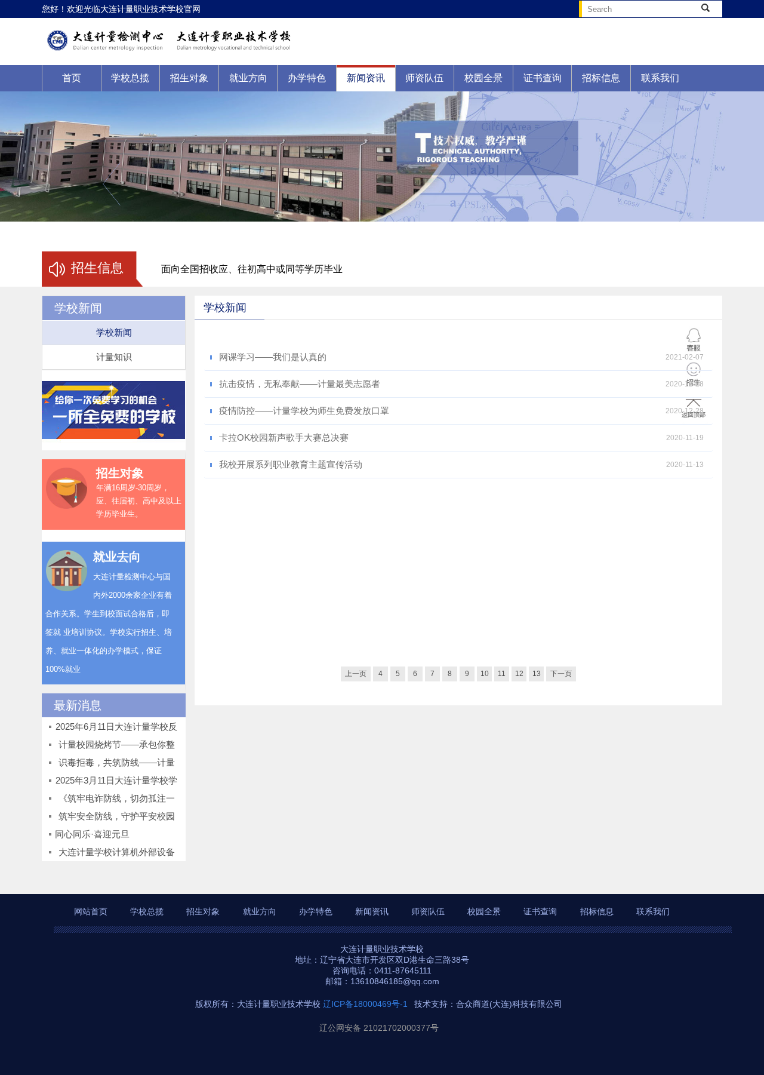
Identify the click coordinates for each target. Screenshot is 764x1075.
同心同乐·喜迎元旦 (92, 834)
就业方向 (248, 78)
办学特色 (307, 78)
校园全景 (483, 78)
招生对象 (189, 78)
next (652, 183)
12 (519, 673)
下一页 (561, 673)
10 (484, 673)
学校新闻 (114, 332)
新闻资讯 (366, 78)
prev (112, 183)
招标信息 (601, 78)
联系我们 (660, 78)
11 (502, 673)
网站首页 (90, 911)
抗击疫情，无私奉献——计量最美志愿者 (299, 384)
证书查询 (542, 78)
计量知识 (114, 357)
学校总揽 (130, 78)
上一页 (355, 673)
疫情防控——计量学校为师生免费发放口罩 (304, 411)
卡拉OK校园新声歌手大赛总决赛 (284, 437)
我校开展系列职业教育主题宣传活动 (290, 464)
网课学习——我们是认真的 (272, 357)
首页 (71, 78)
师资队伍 (424, 78)
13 (536, 673)
